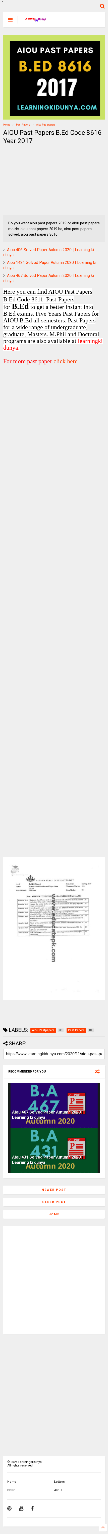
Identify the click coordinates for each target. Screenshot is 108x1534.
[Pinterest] (9, 1508)
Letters (59, 1481)
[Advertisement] (34, 180)
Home (6, 124)
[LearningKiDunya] (36, 21)
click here (65, 361)
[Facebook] (32, 1508)
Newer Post (54, 1190)
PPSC (11, 1490)
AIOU (58, 1490)
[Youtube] (21, 1508)
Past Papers (23, 124)
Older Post (54, 1202)
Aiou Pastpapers (46, 124)
